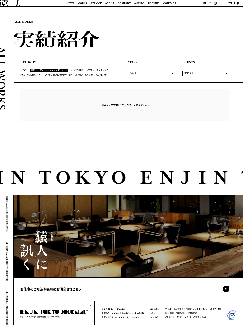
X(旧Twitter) (181, 312)
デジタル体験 (77, 70)
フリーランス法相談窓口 (195, 316)
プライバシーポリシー (174, 316)
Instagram (192, 312)
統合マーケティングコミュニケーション (49, 70)
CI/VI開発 (101, 74)
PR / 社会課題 (28, 74)
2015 (133, 73)
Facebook (169, 312)
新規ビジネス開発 (84, 74)
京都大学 (189, 73)
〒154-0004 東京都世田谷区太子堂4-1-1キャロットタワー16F (193, 308)
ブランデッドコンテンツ (98, 70)
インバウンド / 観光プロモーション (55, 74)
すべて (23, 70)
